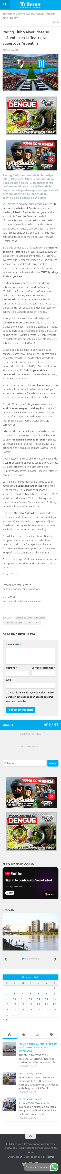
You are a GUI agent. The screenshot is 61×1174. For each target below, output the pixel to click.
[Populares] (24, 1035)
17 (14, 1004)
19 (30, 1004)
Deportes (9, 14)
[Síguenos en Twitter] (46, 725)
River (37, 623)
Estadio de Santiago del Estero (30, 618)
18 (22, 1004)
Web (8, 679)
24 (14, 1009)
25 (22, 1009)
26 (30, 1009)
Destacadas (26, 14)
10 (14, 998)
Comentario (13, 644)
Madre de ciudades (13, 623)
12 (30, 998)
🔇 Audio (49, 894)
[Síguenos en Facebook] (56, 725)
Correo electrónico (43, 667)
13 (38, 998)
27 (38, 1009)
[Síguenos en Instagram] (51, 725)
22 (54, 1004)
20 (38, 1004)
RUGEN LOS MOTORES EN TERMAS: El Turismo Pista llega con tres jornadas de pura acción (37, 1059)
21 (46, 1004)
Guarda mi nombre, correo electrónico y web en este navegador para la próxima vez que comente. (30, 697)
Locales (38, 1073)
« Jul (5, 1019)
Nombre (11, 667)
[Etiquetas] (52, 1035)
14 (46, 998)
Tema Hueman (47, 1157)
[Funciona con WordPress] (21, 1157)
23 (6, 1009)
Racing (28, 623)
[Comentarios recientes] (37, 1035)
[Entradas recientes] (10, 1035)
